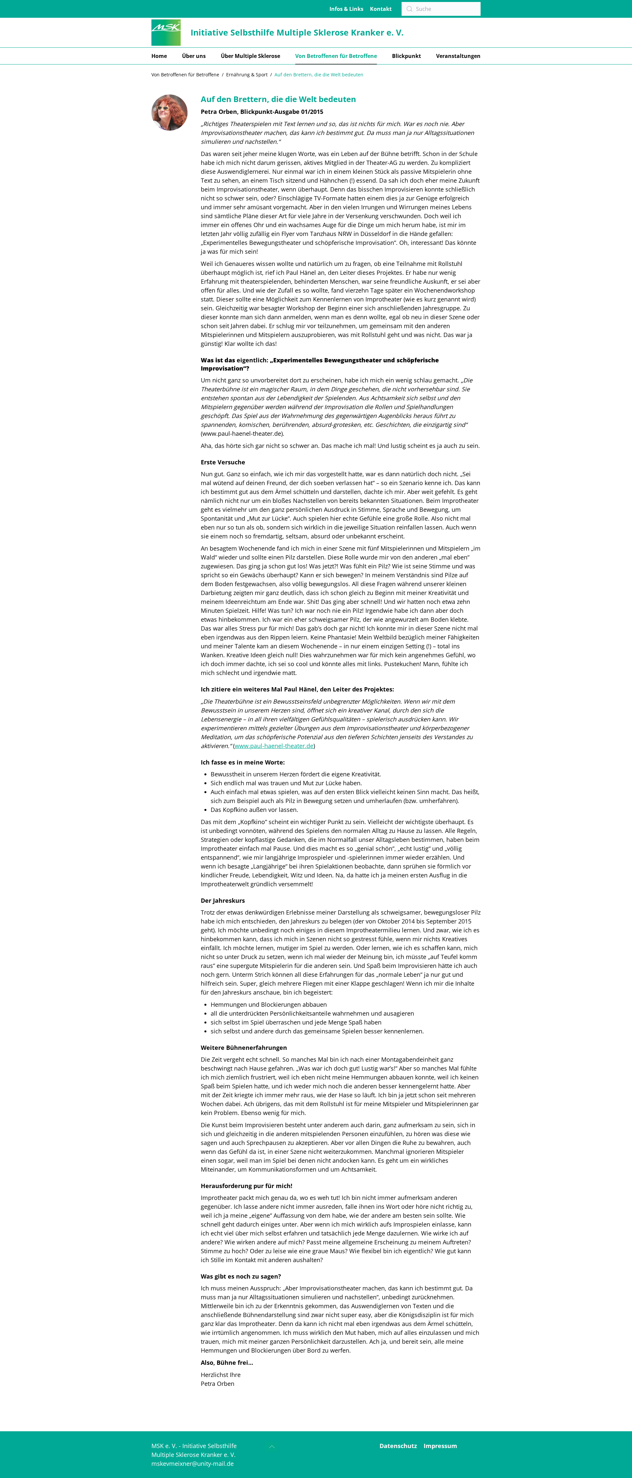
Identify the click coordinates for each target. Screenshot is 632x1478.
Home (159, 56)
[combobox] (441, 9)
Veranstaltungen (458, 56)
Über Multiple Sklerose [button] (250, 56)
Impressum (440, 1446)
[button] (272, 1447)
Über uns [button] (194, 56)
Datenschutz (398, 1446)
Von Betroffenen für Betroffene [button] (336, 56)
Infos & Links (346, 9)
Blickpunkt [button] (406, 56)
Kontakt (381, 9)
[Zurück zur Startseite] (166, 32)
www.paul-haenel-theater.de (274, 746)
